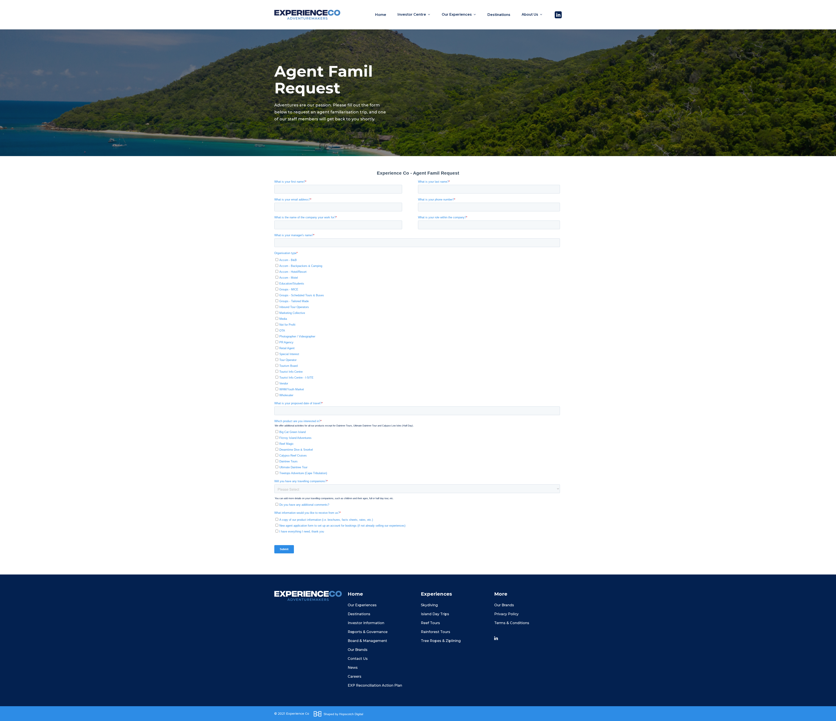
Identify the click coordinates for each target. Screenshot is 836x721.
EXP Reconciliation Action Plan (375, 685)
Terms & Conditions (511, 623)
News (353, 667)
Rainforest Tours (435, 632)
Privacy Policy (506, 614)
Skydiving (429, 605)
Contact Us (358, 659)
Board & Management (367, 641)
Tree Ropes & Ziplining (441, 641)
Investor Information (366, 623)
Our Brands (357, 650)
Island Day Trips (435, 614)
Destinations (359, 614)
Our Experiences (362, 605)
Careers (354, 676)
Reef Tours (430, 623)
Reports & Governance (368, 632)
